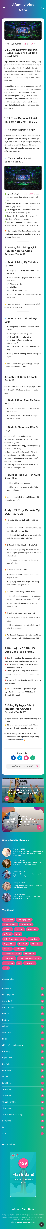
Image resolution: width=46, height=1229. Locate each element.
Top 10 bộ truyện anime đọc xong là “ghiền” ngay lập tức (27, 875)
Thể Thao (29, 953)
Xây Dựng (29, 963)
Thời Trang (9, 958)
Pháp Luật (36, 944)
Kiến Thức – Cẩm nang (12, 1045)
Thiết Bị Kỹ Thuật (12, 953)
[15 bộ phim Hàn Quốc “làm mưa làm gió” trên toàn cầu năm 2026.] (6, 863)
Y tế (6, 968)
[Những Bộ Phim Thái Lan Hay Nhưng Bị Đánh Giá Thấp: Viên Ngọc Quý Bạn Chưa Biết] (6, 852)
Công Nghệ (26, 924)
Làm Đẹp (33, 939)
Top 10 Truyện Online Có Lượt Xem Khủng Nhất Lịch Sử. (26, 897)
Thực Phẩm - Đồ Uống (29, 958)
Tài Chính (8, 963)
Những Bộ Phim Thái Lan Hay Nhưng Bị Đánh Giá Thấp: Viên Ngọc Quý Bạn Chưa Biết (28, 853)
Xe (19, 963)
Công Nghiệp (10, 924)
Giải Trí (7, 934)
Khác (18, 934)
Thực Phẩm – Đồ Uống (12, 1114)
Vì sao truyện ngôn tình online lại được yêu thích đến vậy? (28, 886)
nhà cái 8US (28, 194)
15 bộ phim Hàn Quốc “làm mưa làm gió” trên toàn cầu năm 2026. (27, 863)
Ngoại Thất (9, 944)
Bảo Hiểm (8, 920)
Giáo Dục (32, 929)
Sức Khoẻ (20, 949)
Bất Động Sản (24, 920)
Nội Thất (23, 944)
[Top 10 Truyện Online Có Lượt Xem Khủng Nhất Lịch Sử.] (6, 897)
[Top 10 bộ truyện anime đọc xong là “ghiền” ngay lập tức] (6, 874)
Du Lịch (7, 929)
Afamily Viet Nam (23, 7)
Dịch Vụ (19, 929)
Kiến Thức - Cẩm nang (14, 939)
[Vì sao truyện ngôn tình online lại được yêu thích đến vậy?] (6, 886)
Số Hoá (7, 949)
